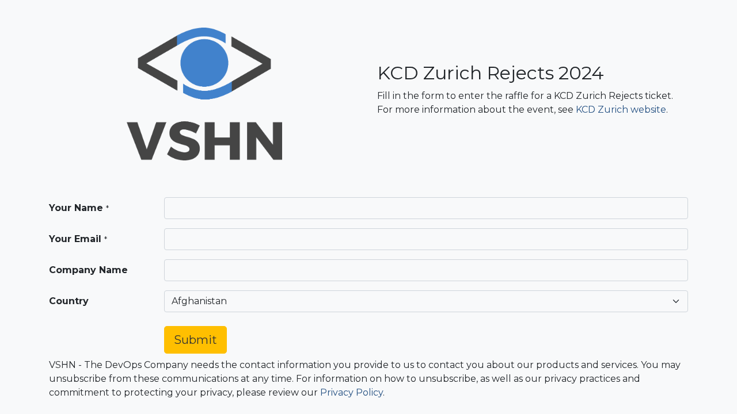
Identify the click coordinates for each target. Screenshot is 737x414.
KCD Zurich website (621, 109)
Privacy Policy (351, 392)
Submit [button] (195, 340)
